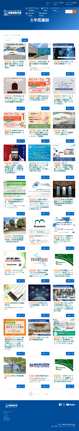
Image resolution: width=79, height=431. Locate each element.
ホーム (6, 35)
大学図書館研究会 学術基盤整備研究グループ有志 (14, 201)
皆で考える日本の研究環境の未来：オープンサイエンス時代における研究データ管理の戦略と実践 (63, 307)
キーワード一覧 (15, 35)
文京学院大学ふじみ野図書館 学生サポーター (38, 305)
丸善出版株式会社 (42, 376)
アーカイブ (7, 420)
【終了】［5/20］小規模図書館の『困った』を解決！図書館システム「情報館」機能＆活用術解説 (63, 167)
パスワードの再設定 (71, 3)
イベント (56, 9)
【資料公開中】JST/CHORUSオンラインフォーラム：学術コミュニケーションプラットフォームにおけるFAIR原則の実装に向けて (39, 204)
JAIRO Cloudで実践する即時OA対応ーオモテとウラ (14, 132)
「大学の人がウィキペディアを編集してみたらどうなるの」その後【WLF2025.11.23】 (63, 378)
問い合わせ (43, 14)
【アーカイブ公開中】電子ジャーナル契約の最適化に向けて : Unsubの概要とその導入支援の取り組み (39, 167)
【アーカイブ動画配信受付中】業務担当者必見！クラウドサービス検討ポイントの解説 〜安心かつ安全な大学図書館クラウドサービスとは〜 (14, 343)
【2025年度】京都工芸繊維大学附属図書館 (39, 64)
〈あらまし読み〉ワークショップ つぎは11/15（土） (14, 272)
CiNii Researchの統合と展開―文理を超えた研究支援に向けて (39, 98)
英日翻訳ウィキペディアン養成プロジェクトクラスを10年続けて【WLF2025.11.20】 (64, 273)
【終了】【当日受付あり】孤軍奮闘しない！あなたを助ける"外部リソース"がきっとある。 (64, 340)
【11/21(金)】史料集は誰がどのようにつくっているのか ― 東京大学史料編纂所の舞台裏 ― (15, 99)
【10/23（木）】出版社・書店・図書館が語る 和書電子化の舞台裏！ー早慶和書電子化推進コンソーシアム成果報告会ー (14, 168)
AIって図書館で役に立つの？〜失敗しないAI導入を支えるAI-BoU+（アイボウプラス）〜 (63, 239)
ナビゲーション (33, 9)
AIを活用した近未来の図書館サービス (63, 63)
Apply (24, 40)
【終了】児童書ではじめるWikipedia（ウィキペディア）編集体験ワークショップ (38, 273)
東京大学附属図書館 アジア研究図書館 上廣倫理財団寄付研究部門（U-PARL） (64, 202)
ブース (46, 9)
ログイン (48, 3)
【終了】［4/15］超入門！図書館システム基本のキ (63, 132)
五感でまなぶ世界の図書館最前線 (39, 338)
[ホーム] (13, 13)
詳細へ (20, 74)
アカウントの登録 (58, 3)
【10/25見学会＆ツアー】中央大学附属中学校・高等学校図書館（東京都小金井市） (14, 239)
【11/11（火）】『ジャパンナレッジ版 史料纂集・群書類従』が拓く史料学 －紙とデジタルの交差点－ (64, 100)
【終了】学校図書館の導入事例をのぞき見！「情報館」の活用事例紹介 (14, 64)
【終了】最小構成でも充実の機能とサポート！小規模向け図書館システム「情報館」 (38, 133)
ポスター (31, 14)
